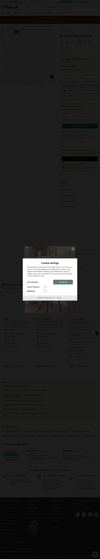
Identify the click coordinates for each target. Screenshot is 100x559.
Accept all (63, 282)
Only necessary (32, 282)
